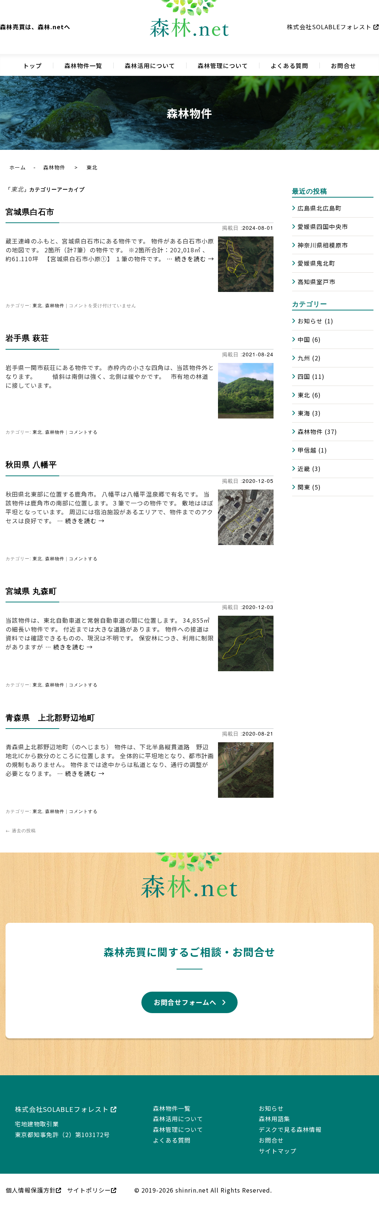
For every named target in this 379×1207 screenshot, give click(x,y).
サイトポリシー (89, 1182)
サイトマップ (277, 1143)
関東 (304, 487)
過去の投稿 (21, 823)
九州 (304, 357)
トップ (32, 65)
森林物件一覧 (83, 65)
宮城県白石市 (30, 211)
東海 (304, 413)
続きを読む (194, 258)
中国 (304, 339)
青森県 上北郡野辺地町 (50, 711)
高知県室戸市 (316, 281)
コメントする (83, 429)
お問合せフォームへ (185, 994)
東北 (37, 304)
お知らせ (310, 320)
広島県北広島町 (320, 208)
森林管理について (223, 65)
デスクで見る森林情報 (290, 1121)
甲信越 (307, 450)
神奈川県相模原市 (323, 245)
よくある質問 (289, 65)
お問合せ (343, 65)
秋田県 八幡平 (31, 461)
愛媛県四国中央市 (323, 226)
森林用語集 (274, 1110)
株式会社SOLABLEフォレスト (330, 26)
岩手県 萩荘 (27, 336)
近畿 (304, 468)
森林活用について (150, 65)
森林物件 (54, 167)
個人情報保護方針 (31, 1182)
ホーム (17, 167)
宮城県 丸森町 (31, 586)
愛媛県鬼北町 (316, 263)
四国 (304, 376)
